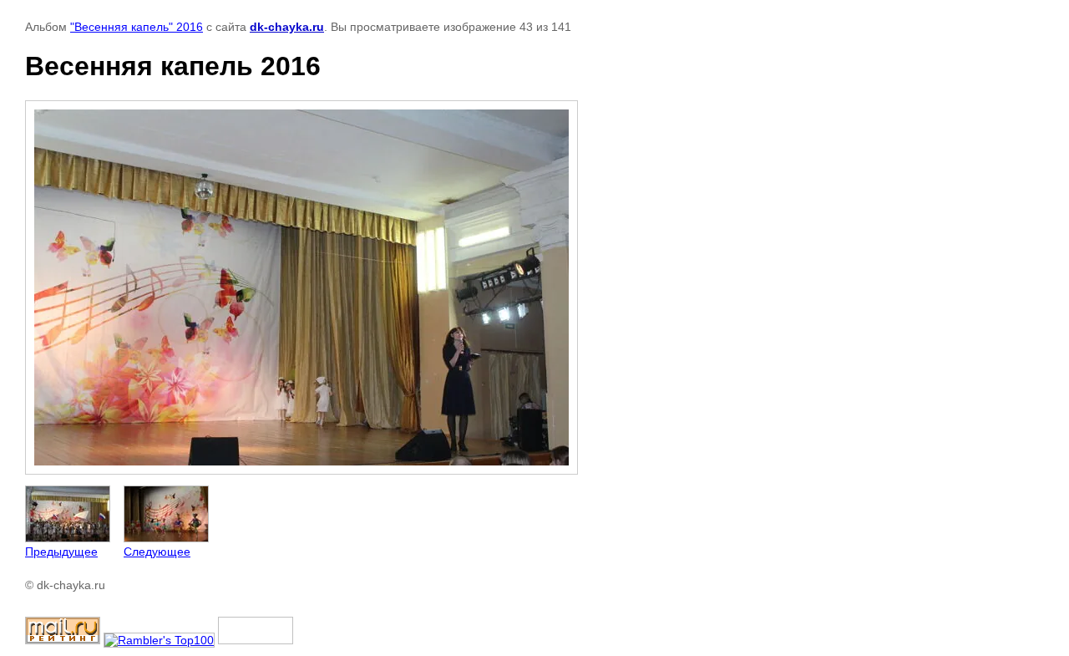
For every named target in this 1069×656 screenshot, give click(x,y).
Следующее (157, 551)
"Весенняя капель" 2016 (136, 26)
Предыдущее (61, 551)
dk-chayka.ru (287, 26)
